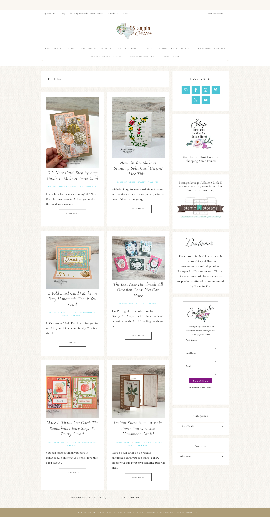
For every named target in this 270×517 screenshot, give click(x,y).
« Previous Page (77, 498)
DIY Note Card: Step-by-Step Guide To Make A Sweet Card (72, 175)
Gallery (52, 187)
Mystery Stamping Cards (71, 187)
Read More (72, 213)
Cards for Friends (126, 182)
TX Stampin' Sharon (135, 31)
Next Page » (135, 498)
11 (124, 498)
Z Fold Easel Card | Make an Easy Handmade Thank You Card (72, 298)
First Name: (191, 340)
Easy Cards (53, 442)
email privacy (207, 387)
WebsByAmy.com (188, 512)
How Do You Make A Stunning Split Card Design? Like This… (138, 168)
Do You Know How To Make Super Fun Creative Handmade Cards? (138, 428)
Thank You (91, 187)
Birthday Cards (126, 304)
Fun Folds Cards (57, 313)
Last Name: (191, 353)
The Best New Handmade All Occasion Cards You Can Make (138, 289)
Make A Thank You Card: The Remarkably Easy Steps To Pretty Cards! (72, 428)
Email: (189, 366)
